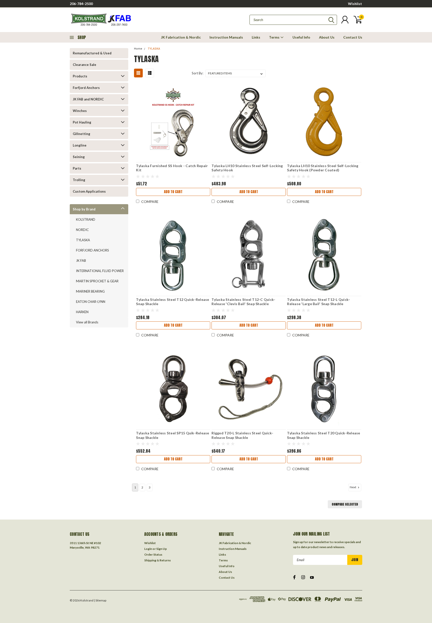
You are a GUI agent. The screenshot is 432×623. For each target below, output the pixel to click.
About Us (326, 37)
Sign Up (161, 549)
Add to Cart (173, 191)
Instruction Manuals (226, 37)
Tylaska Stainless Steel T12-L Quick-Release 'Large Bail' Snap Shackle (318, 301)
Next (353, 487)
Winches (80, 111)
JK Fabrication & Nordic (181, 37)
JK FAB (81, 261)
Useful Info (301, 37)
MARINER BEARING (90, 291)
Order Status (153, 554)
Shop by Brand (84, 209)
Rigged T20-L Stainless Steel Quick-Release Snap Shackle (242, 435)
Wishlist (355, 4)
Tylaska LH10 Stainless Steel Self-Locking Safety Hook (247, 168)
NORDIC (82, 230)
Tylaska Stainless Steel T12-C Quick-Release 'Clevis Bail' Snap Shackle (243, 301)
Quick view (173, 121)
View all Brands (87, 322)
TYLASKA (83, 240)
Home (138, 48)
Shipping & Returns (157, 560)
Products (80, 76)
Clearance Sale (84, 65)
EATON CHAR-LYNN (90, 302)
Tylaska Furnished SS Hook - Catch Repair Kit (172, 168)
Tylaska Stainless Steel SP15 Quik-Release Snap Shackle (172, 435)
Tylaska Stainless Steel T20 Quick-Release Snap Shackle (323, 435)
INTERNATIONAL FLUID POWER (100, 271)
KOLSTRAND (85, 219)
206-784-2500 (81, 4)
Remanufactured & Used (92, 53)
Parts (77, 168)
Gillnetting (81, 134)
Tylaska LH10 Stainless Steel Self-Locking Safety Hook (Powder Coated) (322, 168)
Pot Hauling (82, 122)
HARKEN (82, 312)
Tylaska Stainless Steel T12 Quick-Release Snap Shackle (172, 301)
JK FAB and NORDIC (88, 99)
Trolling (79, 180)
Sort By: (197, 73)
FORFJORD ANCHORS (92, 250)
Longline (79, 145)
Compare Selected (345, 504)
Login (148, 549)
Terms (274, 37)
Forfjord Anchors (86, 88)
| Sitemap (100, 600)
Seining (79, 157)
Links (256, 37)
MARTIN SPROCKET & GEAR (97, 281)
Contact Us (352, 37)
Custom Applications (89, 191)
